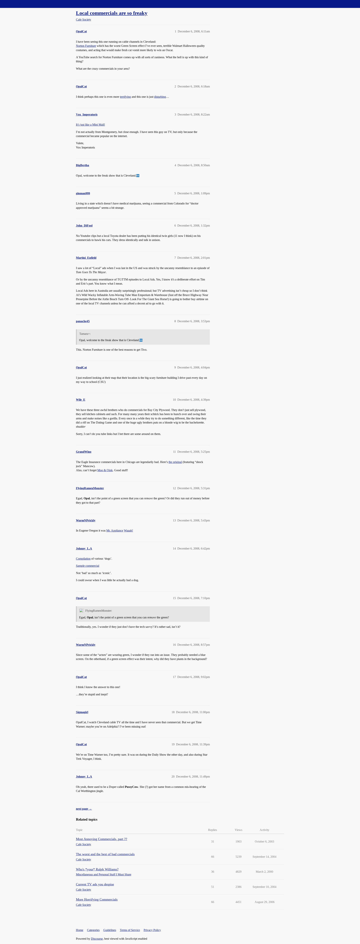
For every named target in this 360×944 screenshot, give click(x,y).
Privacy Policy (152, 930)
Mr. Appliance (114, 530)
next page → (84, 808)
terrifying (125, 96)
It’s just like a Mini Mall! (90, 124)
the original (175, 462)
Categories (93, 930)
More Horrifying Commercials (97, 899)
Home (79, 930)
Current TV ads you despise (95, 884)
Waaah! (128, 530)
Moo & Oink (105, 470)
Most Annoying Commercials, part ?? (101, 839)
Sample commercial (87, 565)
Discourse (97, 938)
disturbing (160, 96)
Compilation (83, 558)
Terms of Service (130, 930)
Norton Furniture (86, 45)
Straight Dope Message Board (20, 3)
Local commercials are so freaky (111, 13)
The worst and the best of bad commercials (105, 854)
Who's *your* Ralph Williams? (97, 869)
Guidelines (109, 930)
